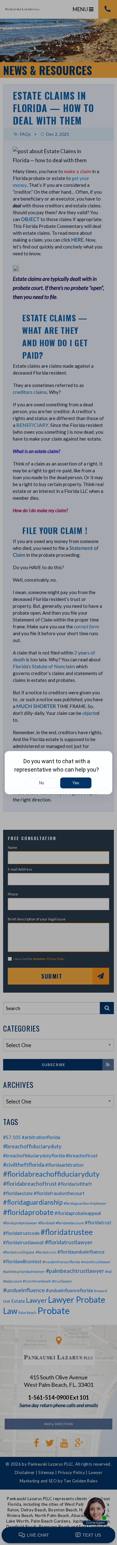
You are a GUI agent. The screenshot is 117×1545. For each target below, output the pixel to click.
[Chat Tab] (58, 772)
